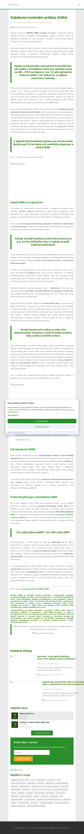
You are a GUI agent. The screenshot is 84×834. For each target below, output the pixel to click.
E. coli (32, 780)
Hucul (58, 780)
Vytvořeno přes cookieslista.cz (17, 433)
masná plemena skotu (61, 783)
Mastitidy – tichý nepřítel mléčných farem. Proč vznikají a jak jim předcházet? (56, 657)
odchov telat (26, 790)
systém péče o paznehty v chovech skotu (49, 799)
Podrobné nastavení (42, 427)
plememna (21, 793)
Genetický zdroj (40, 780)
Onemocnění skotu (45, 22)
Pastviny (13, 793)
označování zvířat (46, 790)
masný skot (14, 786)
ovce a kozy (35, 790)
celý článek (57, 670)
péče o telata (50, 793)
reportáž (36, 796)
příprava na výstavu (25, 796)
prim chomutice (26, 714)
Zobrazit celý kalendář (42, 733)
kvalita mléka (31, 783)
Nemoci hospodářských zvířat (28, 22)
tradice (13, 803)
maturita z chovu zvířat (38, 786)
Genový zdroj (51, 780)
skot (61, 796)
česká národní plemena (18, 806)
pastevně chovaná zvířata (60, 790)
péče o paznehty (39, 793)
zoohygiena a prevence (61, 803)
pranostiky (29, 793)
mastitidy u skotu (25, 786)
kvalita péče (40, 783)
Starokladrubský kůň (17, 799)
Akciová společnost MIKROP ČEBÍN (35, 589)
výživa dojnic (34, 803)
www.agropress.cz (57, 675)
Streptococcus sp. (30, 799)
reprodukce (44, 796)
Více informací (12, 415)
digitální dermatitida (17, 780)
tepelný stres (67, 799)
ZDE (55, 629)
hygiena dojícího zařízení (18, 783)
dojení (27, 780)
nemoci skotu (65, 786)
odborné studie (15, 790)
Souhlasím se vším (42, 421)
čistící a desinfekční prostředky (36, 806)
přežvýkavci (14, 796)
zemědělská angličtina (46, 803)
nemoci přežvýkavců (53, 786)
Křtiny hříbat (49, 783)
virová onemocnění (23, 803)
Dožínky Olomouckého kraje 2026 (34, 722)
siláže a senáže (54, 796)
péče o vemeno (60, 793)
